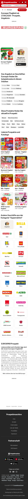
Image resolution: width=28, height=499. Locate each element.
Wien (6, 85)
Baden (6, 104)
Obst (7, 127)
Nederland (4, 480)
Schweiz (4, 477)
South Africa (20, 480)
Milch (13, 124)
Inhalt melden (13, 425)
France (3, 478)
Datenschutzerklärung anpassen (14, 489)
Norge (9, 480)
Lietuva (18, 478)
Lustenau (17, 104)
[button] (22, 2)
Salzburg (16, 88)
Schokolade (5, 121)
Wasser (4, 118)
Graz (15, 85)
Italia (14, 478)
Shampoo (13, 127)
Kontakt (14, 422)
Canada (22, 475)
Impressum (14, 434)
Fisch (8, 124)
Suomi (21, 477)
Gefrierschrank (19, 121)
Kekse (23, 124)
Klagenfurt (7, 94)
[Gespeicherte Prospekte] (19, 2)
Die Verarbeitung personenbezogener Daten (14, 495)
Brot (3, 127)
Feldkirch (7, 101)
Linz (5, 88)
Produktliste (14, 431)
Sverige (14, 480)
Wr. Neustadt (8, 98)
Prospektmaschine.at (18, 485)
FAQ (14, 419)
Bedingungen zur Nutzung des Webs (14, 492)
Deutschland (10, 477)
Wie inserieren (14, 445)
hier (22, 347)
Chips (3, 124)
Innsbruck (7, 91)
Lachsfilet (21, 127)
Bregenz (19, 101)
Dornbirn (20, 94)
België (17, 475)
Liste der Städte (14, 428)
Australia (12, 475)
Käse (18, 124)
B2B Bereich (14, 448)
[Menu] (25, 2)
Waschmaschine (13, 118)
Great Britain (9, 478)
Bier (11, 121)
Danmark (16, 477)
